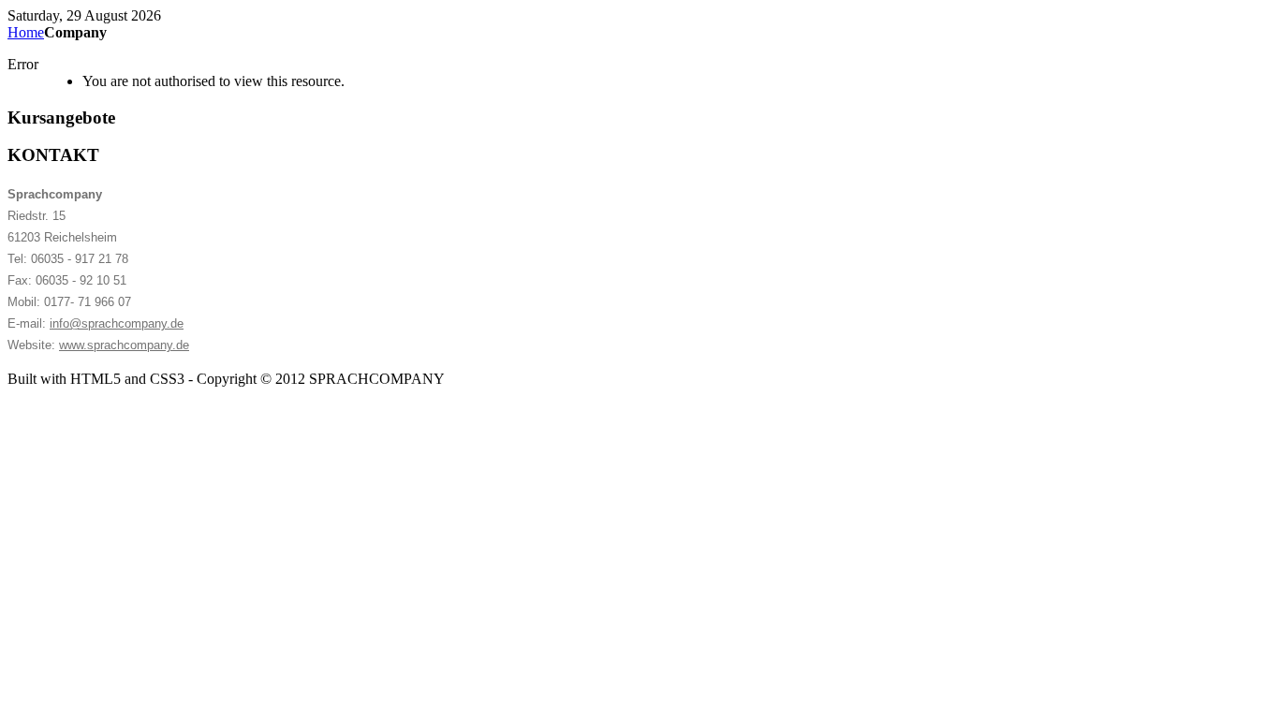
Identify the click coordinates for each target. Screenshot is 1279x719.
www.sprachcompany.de (124, 345)
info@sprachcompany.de (117, 323)
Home (25, 32)
